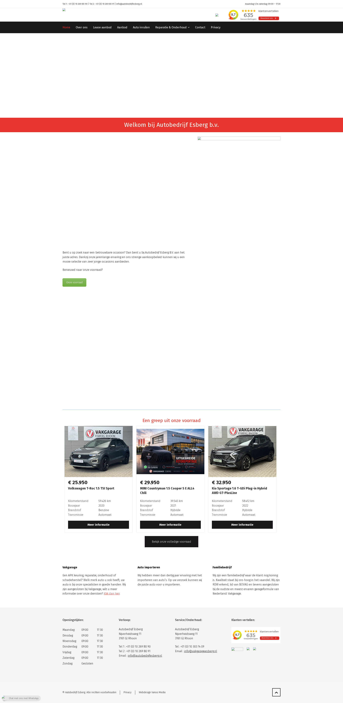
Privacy (127, 692)
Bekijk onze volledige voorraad (171, 541)
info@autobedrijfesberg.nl (129, 4)
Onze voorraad (74, 282)
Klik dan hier (112, 593)
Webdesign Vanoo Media (152, 692)
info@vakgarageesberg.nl (200, 651)
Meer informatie (99, 524)
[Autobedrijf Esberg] (89, 15)
